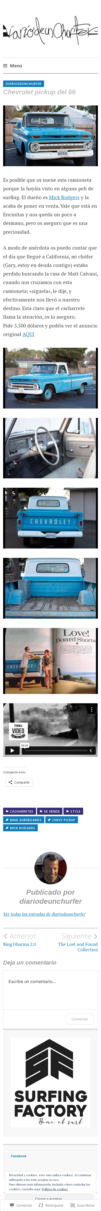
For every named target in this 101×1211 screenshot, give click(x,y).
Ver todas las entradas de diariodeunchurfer (44, 914)
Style (75, 811)
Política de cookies (55, 1189)
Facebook (18, 1156)
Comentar (79, 1019)
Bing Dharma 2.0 (19, 939)
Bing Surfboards (26, 820)
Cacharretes (21, 811)
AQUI (28, 334)
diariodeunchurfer (23, 84)
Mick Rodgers (64, 197)
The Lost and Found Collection (78, 942)
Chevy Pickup (63, 820)
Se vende (52, 811)
